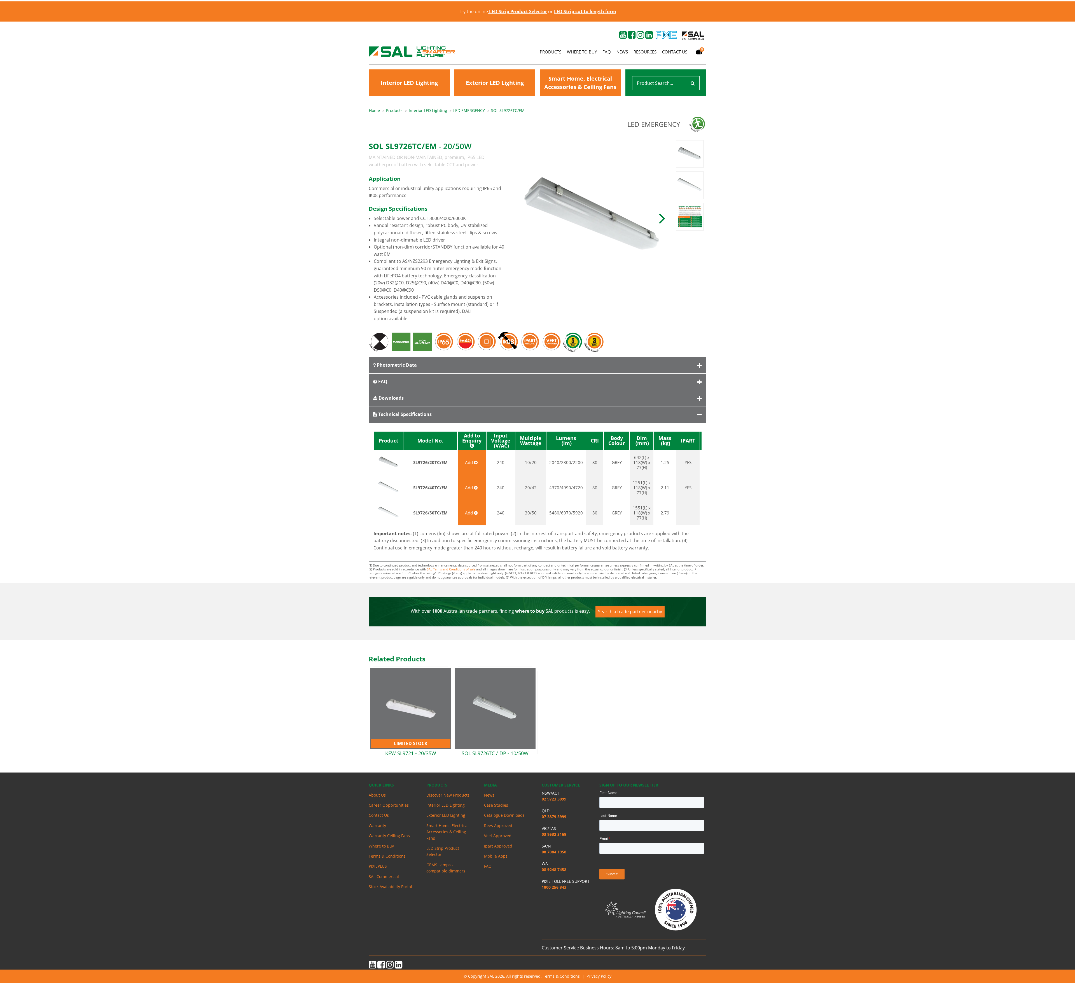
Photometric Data (396, 365)
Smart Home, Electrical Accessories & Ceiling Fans (580, 83)
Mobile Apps (496, 856)
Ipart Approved (498, 846)
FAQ (606, 52)
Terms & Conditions (387, 856)
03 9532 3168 (554, 834)
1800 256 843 (554, 887)
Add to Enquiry (472, 438)
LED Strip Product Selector (442, 851)
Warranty (377, 825)
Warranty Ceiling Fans (389, 835)
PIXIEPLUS (378, 866)
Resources (645, 52)
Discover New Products (447, 795)
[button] (662, 217)
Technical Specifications (404, 414)
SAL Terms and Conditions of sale (451, 569)
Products (550, 52)
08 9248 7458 (554, 869)
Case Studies (496, 805)
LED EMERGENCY (469, 110)
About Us (377, 795)
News (622, 52)
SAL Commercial (384, 876)
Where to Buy (582, 52)
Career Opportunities (389, 805)
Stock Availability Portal (390, 886)
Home (374, 110)
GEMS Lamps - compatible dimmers (445, 868)
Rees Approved (498, 825)
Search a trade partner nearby (630, 611)
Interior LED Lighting (409, 82)
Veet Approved (497, 835)
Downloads (390, 398)
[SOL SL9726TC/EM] (593, 218)
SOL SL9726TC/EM (508, 110)
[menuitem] (377, 111)
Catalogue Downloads (504, 815)
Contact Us (674, 52)
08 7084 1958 (554, 852)
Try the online (503, 11)
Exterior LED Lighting (495, 82)
